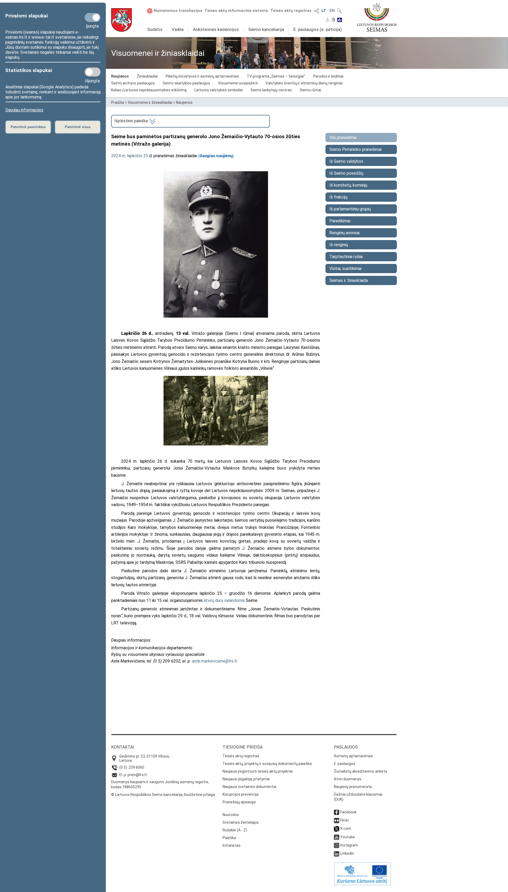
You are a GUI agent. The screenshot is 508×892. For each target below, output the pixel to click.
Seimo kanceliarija (266, 29)
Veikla (178, 29)
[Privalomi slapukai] (93, 17)
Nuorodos (231, 815)
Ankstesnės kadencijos (216, 29)
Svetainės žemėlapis (241, 822)
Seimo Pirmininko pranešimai (355, 149)
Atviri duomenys (347, 779)
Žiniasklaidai (147, 76)
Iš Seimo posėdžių (346, 173)
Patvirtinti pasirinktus (28, 127)
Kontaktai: (123, 747)
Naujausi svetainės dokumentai (249, 787)
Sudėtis (154, 29)
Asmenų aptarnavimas (353, 756)
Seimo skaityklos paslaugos (186, 83)
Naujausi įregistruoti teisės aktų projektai (258, 771)
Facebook (348, 812)
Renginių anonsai (344, 232)
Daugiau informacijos (24, 109)
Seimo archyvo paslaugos (133, 83)
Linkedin (347, 853)
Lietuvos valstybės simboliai (218, 90)
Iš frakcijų (338, 197)
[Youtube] (336, 837)
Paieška (229, 838)
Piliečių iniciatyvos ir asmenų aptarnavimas (202, 76)
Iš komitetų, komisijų (348, 185)
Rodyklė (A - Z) (235, 830)
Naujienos (120, 76)
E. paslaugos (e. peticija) (317, 29)
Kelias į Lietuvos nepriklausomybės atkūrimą (149, 90)
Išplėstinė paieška (131, 120)
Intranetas (232, 845)
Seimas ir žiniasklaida (348, 280)
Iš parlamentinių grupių (350, 208)
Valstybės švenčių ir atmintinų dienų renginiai (304, 83)
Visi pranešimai (342, 137)
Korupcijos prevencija (240, 794)
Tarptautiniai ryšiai (346, 256)
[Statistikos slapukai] (93, 71)
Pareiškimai (339, 220)
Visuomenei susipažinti (238, 83)
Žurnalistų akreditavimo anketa (360, 771)
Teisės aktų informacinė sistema (236, 10)
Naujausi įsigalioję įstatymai (246, 779)
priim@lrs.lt (137, 775)
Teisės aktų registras (290, 10)
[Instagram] (336, 845)
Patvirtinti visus (77, 127)
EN (332, 10)
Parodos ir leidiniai (328, 76)
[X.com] (336, 828)
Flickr (344, 820)
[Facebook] (336, 812)
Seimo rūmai (310, 90)
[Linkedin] (336, 853)
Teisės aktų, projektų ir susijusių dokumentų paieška (267, 764)
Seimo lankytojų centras (271, 90)
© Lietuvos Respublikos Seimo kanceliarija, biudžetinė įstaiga (163, 794)
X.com (345, 828)
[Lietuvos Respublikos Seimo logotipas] (377, 17)
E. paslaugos (344, 764)
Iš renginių (338, 244)
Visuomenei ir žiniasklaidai (150, 102)
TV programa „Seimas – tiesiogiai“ (276, 76)
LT (323, 10)
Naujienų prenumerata (353, 787)
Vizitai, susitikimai (345, 268)
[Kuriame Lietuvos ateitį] (362, 884)
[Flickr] (336, 820)
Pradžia (117, 102)
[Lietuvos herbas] (121, 20)
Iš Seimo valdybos (346, 161)
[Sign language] (333, 20)
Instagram (349, 845)
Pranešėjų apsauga (239, 802)
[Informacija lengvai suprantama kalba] (339, 20)
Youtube (347, 837)
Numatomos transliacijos (178, 10)
